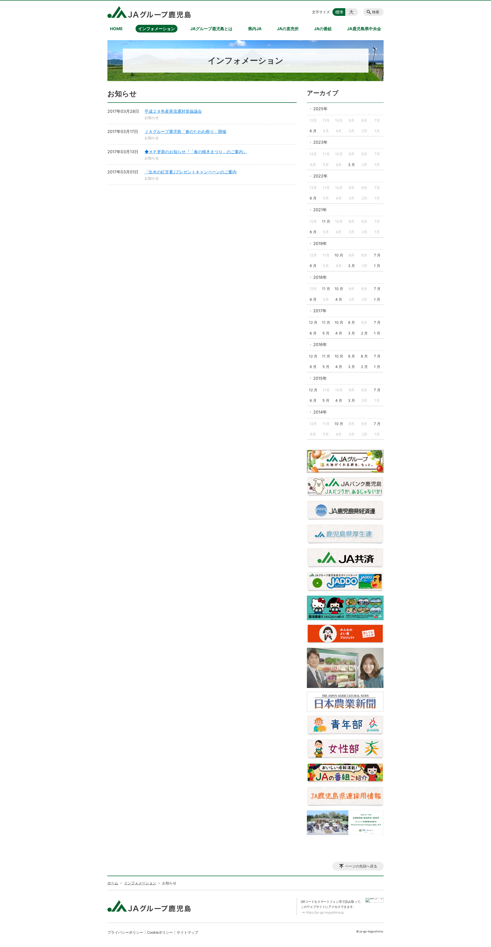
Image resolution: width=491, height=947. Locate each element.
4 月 (338, 299)
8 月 (364, 356)
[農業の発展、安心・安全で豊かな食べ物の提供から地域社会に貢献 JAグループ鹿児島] (149, 12)
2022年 (320, 176)
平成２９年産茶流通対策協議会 (173, 111)
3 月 (351, 164)
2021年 (320, 209)
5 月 (325, 333)
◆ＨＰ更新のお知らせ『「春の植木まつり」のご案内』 (195, 151)
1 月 (377, 265)
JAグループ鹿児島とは (211, 28)
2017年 (320, 310)
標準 (339, 12)
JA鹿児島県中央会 (364, 28)
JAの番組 (323, 28)
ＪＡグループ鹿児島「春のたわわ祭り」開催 (185, 131)
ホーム (112, 883)
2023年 (320, 142)
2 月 (364, 333)
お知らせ (151, 117)
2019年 (320, 243)
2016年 (320, 344)
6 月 (313, 131)
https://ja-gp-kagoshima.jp (325, 912)
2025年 (320, 108)
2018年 (320, 277)
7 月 (377, 255)
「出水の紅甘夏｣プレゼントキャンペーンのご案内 (190, 171)
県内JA (255, 28)
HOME (116, 28)
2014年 (320, 412)
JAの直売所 (288, 28)
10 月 (338, 255)
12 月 (313, 322)
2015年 (320, 378)
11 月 (326, 221)
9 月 (351, 322)
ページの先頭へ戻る (361, 866)
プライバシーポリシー (125, 932)
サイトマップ (187, 932)
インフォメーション (156, 28)
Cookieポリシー (160, 932)
